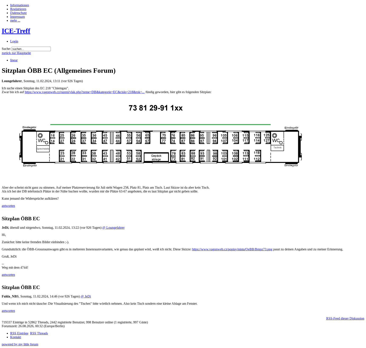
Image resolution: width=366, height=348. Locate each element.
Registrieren (18, 9)
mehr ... (15, 20)
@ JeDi (86, 296)
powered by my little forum (20, 344)
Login (14, 41)
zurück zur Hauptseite (16, 53)
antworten (8, 206)
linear (14, 60)
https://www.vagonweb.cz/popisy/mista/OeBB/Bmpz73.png (232, 249)
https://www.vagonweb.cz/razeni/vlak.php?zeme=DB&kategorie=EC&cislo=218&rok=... (85, 92)
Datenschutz (18, 13)
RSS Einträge (19, 333)
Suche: (6, 49)
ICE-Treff (16, 31)
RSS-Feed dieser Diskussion (345, 318)
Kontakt (15, 337)
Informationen (19, 5)
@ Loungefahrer (113, 227)
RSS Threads (39, 333)
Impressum (17, 16)
